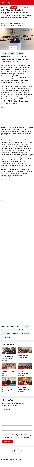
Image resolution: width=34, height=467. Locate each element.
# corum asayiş (6, 330)
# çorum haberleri (18, 330)
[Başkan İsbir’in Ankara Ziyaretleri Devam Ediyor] (9, 384)
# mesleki (15, 333)
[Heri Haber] (13, 2)
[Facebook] (14, 451)
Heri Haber (9, 23)
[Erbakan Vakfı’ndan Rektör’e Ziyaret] (25, 384)
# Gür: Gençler (6, 333)
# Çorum (26, 326)
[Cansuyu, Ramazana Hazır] (9, 369)
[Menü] (3, 2)
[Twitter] (20, 451)
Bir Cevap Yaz (8, 400)
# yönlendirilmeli (6, 337)
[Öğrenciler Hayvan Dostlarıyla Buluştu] (9, 354)
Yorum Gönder (7, 441)
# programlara (25, 333)
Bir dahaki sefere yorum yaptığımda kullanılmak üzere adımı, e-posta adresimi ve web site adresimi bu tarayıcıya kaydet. (18, 435)
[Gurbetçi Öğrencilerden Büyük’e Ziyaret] (25, 369)
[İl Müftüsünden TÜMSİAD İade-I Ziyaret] (25, 354)
